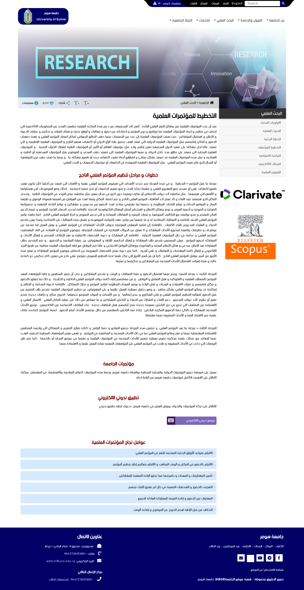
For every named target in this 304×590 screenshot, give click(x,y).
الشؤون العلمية (271, 172)
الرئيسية (204, 103)
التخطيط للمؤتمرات (269, 147)
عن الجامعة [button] (277, 20)
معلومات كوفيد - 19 (169, 3)
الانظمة (247, 546)
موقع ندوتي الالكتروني (200, 420)
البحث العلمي (271, 113)
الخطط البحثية (272, 139)
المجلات (215, 3)
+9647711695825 (75, 554)
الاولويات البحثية (271, 123)
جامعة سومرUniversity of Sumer (51, 16)
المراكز (203, 3)
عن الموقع (257, 570)
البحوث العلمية (272, 131)
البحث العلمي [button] (225, 20)
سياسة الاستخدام (274, 570)
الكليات (193, 3)
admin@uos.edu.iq (60, 561)
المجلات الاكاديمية (270, 164)
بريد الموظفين (231, 546)
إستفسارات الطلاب (58, 579)
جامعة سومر (206, 579)
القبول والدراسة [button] (251, 20)
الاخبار (226, 3)
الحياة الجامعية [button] (182, 20)
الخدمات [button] (204, 20)
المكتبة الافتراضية (270, 156)
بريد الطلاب (214, 546)
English (237, 3)
